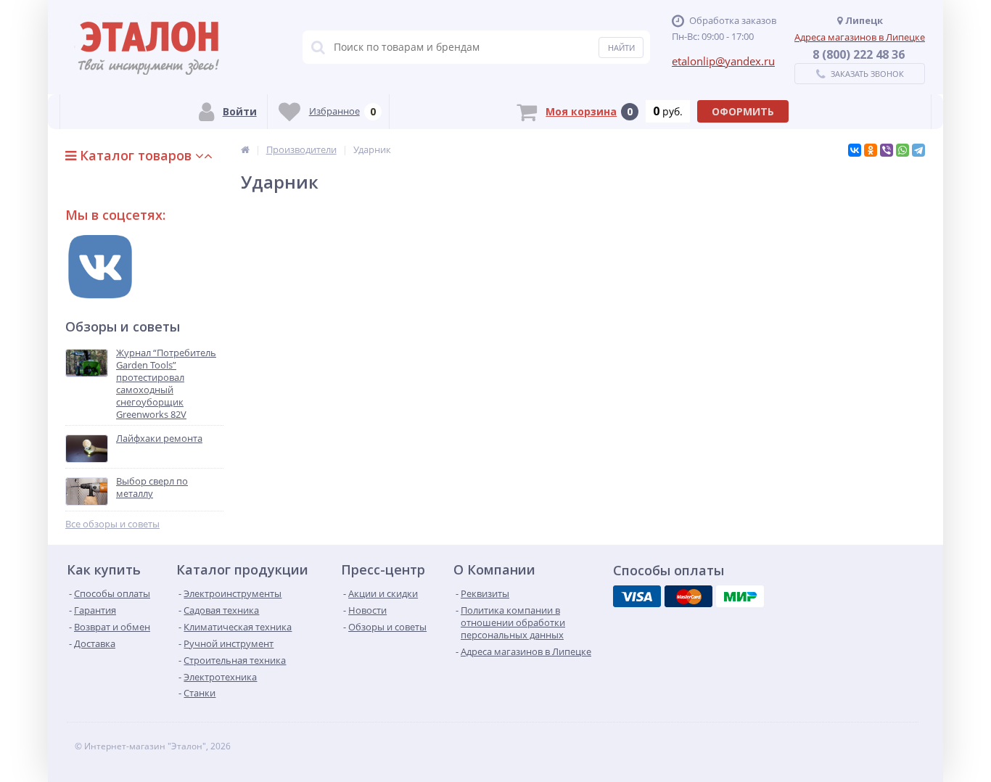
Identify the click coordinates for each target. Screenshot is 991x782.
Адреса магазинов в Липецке (859, 37)
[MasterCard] (688, 596)
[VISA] (637, 596)
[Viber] (886, 150)
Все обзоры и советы (112, 524)
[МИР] (740, 596)
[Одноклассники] (870, 150)
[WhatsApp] (902, 150)
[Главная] (245, 149)
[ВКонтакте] (854, 150)
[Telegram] (918, 150)
